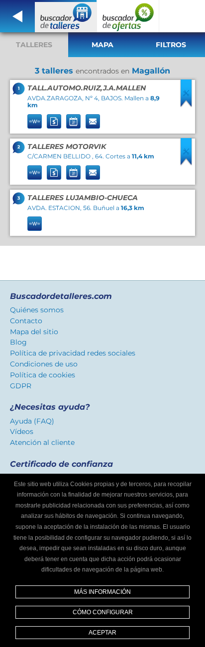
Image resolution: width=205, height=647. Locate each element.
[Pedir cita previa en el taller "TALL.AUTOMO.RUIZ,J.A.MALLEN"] (73, 121)
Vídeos (21, 431)
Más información (102, 591)
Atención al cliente (42, 442)
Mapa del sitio (34, 331)
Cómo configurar (103, 612)
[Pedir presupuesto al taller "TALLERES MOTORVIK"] (54, 172)
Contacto (26, 320)
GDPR (20, 385)
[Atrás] (17, 16)
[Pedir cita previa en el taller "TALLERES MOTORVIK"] (73, 172)
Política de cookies (42, 374)
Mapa (102, 44)
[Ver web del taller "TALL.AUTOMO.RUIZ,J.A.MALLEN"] (34, 121)
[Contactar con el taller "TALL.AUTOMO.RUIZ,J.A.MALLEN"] (93, 121)
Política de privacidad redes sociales (72, 353)
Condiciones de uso (44, 363)
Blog (18, 342)
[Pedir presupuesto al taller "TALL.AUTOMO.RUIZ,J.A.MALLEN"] (54, 121)
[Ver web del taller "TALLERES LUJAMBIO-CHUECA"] (34, 223)
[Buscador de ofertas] (128, 16)
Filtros (171, 44)
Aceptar (102, 632)
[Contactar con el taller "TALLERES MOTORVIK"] (93, 172)
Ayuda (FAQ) (32, 421)
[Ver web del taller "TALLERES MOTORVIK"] (34, 172)
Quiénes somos (37, 309)
